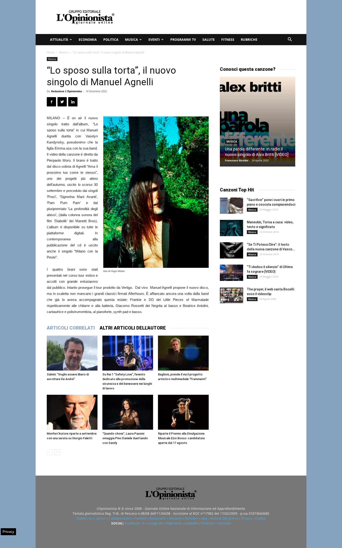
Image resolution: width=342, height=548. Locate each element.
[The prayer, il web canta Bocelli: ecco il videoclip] (231, 295)
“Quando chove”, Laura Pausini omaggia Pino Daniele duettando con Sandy (125, 438)
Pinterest (208, 523)
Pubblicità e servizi (91, 518)
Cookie (260, 518)
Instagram (155, 523)
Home (51, 52)
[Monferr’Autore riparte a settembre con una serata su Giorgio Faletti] (72, 412)
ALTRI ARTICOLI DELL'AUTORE (133, 328)
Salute (208, 39)
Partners (191, 518)
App (204, 518)
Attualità (59, 39)
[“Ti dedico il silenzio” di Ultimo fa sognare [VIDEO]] (231, 273)
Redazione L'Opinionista (66, 91)
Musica (131, 39)
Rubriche (249, 39)
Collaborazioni (120, 518)
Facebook (132, 523)
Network (175, 518)
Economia (88, 39)
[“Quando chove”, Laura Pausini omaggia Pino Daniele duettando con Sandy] (127, 412)
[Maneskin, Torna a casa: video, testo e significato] (231, 228)
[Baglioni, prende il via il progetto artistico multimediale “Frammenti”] (183, 353)
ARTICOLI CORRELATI (71, 328)
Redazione (158, 518)
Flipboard (173, 523)
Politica (110, 39)
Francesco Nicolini (236, 160)
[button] (289, 40)
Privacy (246, 518)
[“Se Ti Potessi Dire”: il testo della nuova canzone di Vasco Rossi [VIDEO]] (231, 250)
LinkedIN (191, 523)
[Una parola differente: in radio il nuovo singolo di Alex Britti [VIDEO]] (257, 122)
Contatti (140, 518)
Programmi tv (183, 39)
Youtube (224, 523)
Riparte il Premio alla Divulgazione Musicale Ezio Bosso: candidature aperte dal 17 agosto (181, 438)
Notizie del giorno (224, 518)
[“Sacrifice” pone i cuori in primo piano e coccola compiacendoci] (231, 205)
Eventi (154, 39)
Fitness (227, 39)
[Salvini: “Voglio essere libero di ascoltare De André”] (72, 353)
